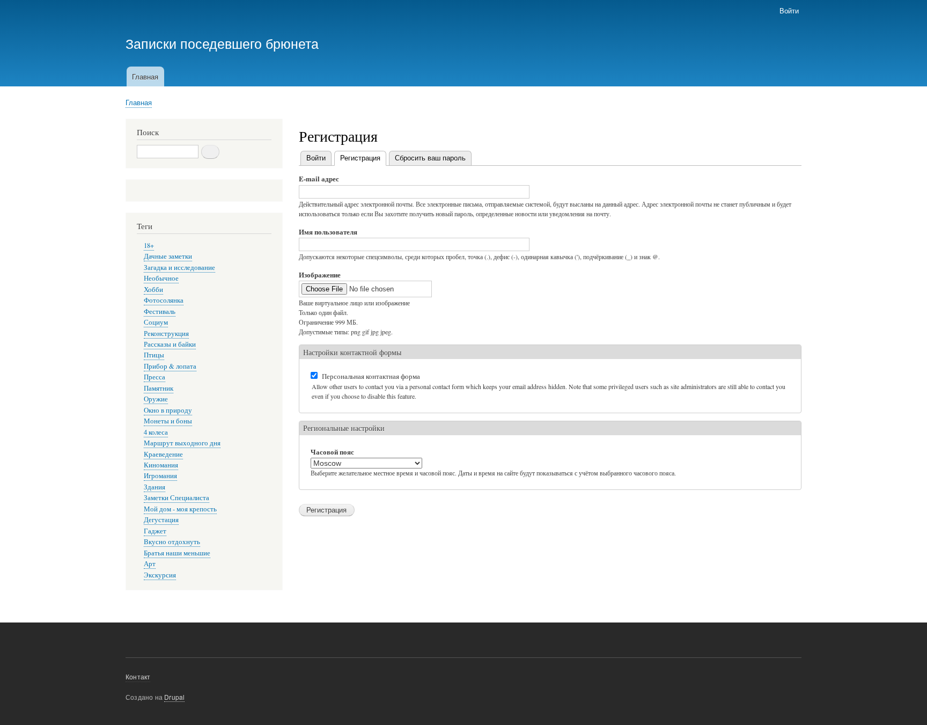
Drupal (174, 696)
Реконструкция (166, 333)
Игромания (160, 475)
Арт (150, 563)
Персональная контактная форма (371, 376)
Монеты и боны (168, 421)
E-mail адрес (319, 178)
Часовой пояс (332, 451)
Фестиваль (159, 311)
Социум (156, 322)
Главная (145, 76)
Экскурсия (160, 575)
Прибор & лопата (170, 366)
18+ (149, 245)
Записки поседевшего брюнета (222, 43)
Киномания (161, 465)
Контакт (138, 676)
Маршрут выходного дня (182, 443)
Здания (154, 487)
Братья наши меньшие (177, 553)
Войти (789, 10)
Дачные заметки (168, 256)
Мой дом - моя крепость (180, 509)
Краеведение (163, 454)
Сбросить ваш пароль (430, 157)
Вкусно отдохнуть (172, 541)
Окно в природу (168, 410)
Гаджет (155, 531)
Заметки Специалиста (176, 497)
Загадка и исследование (179, 267)
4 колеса (156, 432)
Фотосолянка (163, 300)
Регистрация (363, 157)
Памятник (158, 388)
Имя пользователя (328, 231)
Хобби (153, 289)
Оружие (156, 399)
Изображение (320, 274)
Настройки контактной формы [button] (352, 352)
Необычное (161, 278)
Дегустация (161, 519)
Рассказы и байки (170, 344)
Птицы (154, 355)
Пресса (154, 377)
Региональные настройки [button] (344, 428)
